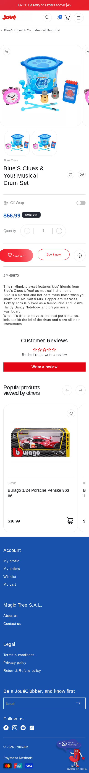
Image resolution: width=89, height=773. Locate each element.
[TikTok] (31, 727)
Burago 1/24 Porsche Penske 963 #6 (38, 493)
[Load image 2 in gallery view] (44, 143)
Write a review (44, 367)
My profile (11, 561)
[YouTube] (23, 727)
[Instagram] (14, 727)
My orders (11, 569)
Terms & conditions (18, 655)
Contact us (12, 624)
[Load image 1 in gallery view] (17, 143)
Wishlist (9, 577)
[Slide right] (81, 390)
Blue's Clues (10, 160)
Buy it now (54, 254)
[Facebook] (6, 727)
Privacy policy (14, 662)
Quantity (9, 231)
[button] (47, 17)
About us (10, 616)
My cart (9, 584)
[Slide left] (67, 390)
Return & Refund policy (22, 670)
